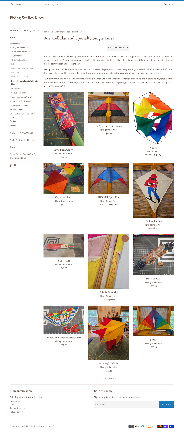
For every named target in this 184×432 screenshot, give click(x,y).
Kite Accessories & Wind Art (24, 97)
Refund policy (16, 411)
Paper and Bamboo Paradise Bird (64, 337)
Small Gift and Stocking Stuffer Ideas (22, 115)
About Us (14, 147)
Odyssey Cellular (64, 197)
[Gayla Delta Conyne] (64, 119)
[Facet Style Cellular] (108, 333)
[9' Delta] (153, 321)
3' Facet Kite (64, 260)
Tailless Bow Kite (153, 220)
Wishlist (13, 125)
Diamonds (15, 72)
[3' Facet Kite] (64, 245)
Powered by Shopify (46, 426)
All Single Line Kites (19, 60)
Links (12, 404)
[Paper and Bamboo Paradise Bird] (64, 320)
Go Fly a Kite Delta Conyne (109, 126)
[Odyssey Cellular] (64, 178)
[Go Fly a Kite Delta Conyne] (108, 107)
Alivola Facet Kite (109, 292)
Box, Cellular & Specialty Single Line (24, 82)
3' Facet (153, 147)
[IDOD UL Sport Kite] (108, 178)
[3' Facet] (153, 118)
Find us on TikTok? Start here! (23, 133)
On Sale (13, 121)
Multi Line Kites (24, 88)
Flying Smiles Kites (27, 17)
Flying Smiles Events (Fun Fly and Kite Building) (24, 156)
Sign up (54, 4)
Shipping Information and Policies (26, 397)
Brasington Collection (19, 47)
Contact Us (15, 400)
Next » (113, 378)
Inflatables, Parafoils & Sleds (22, 68)
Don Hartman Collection (20, 51)
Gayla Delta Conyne (63, 149)
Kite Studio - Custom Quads (24, 30)
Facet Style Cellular (109, 363)
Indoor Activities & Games (24, 101)
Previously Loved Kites (19, 92)
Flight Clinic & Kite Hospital (24, 140)
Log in (46, 4)
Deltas (13, 64)
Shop (24, 37)
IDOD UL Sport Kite (108, 197)
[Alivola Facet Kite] (108, 261)
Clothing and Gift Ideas (24, 105)
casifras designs (16, 109)
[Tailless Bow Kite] (153, 190)
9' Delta (154, 339)
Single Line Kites (24, 55)
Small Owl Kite (154, 278)
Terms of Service (17, 408)
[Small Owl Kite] (153, 254)
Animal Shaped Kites (19, 76)
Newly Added (15, 43)
